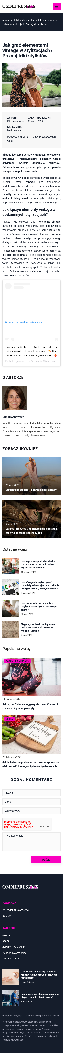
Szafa (5, 941)
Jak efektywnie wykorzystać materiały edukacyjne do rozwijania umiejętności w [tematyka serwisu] (40, 585)
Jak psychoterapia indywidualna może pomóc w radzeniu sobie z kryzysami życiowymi (38, 564)
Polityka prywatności (15, 910)
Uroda (6, 935)
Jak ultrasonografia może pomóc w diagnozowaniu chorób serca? (40, 996)
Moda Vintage (14, 130)
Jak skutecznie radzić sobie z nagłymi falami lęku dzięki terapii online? (39, 606)
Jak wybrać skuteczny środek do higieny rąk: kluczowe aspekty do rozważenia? (39, 974)
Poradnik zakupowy (14, 952)
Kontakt (7, 916)
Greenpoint (36, 361)
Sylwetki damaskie (13, 947)
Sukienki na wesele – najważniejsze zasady (31, 489)
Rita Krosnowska (15, 121)
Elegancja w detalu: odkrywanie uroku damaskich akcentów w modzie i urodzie (38, 627)
